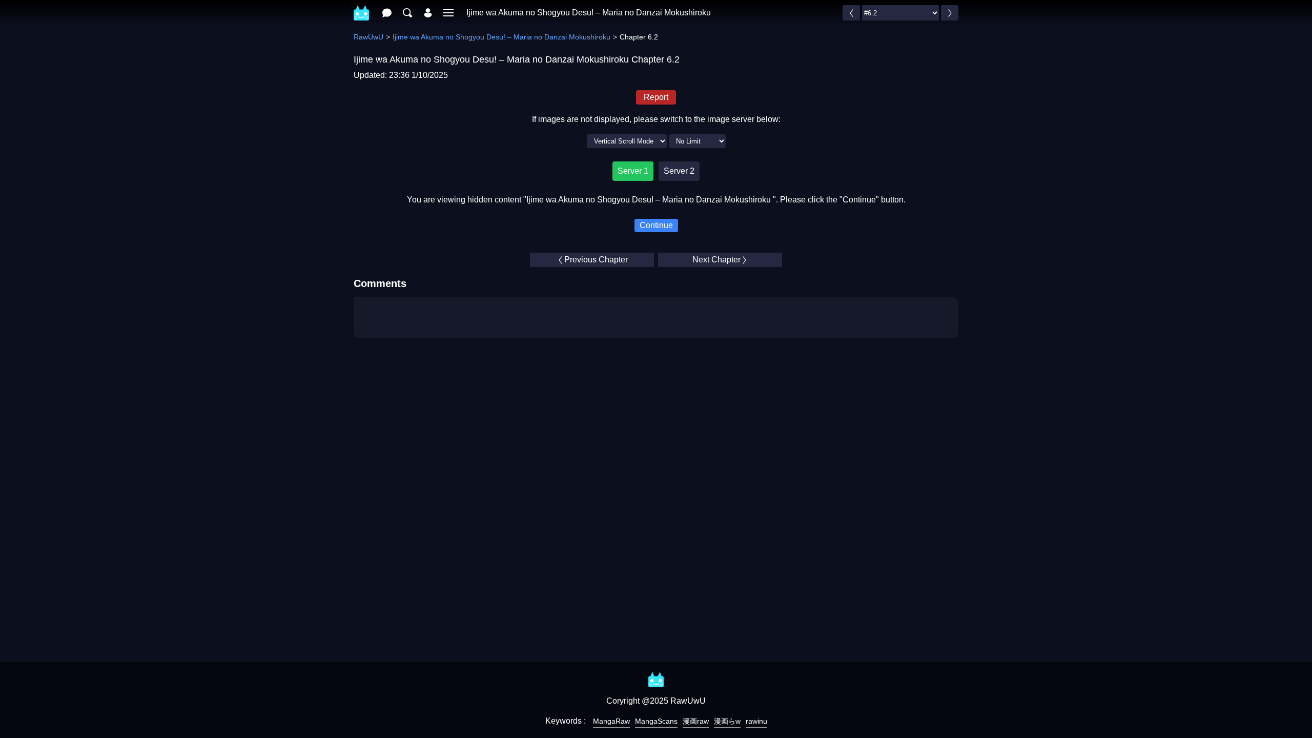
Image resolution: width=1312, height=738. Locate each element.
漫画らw (727, 721)
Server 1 (633, 171)
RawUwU (368, 37)
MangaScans (656, 721)
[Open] (448, 12)
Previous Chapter (596, 259)
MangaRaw (611, 721)
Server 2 (679, 171)
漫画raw (696, 721)
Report (656, 97)
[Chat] (387, 12)
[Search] (407, 12)
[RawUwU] (361, 7)
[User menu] (428, 12)
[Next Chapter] (949, 12)
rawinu (756, 721)
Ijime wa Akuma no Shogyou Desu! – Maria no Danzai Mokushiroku (588, 12)
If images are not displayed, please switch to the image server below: (656, 119)
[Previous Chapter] (851, 12)
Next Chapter (716, 259)
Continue (656, 225)
